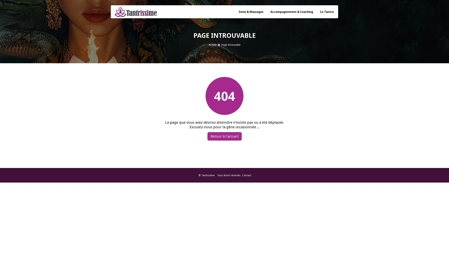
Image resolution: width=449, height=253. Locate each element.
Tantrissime (208, 175)
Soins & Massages (251, 12)
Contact (246, 175)
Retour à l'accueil (224, 136)
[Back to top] (439, 243)
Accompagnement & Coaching (291, 12)
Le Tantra (327, 12)
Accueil (212, 44)
